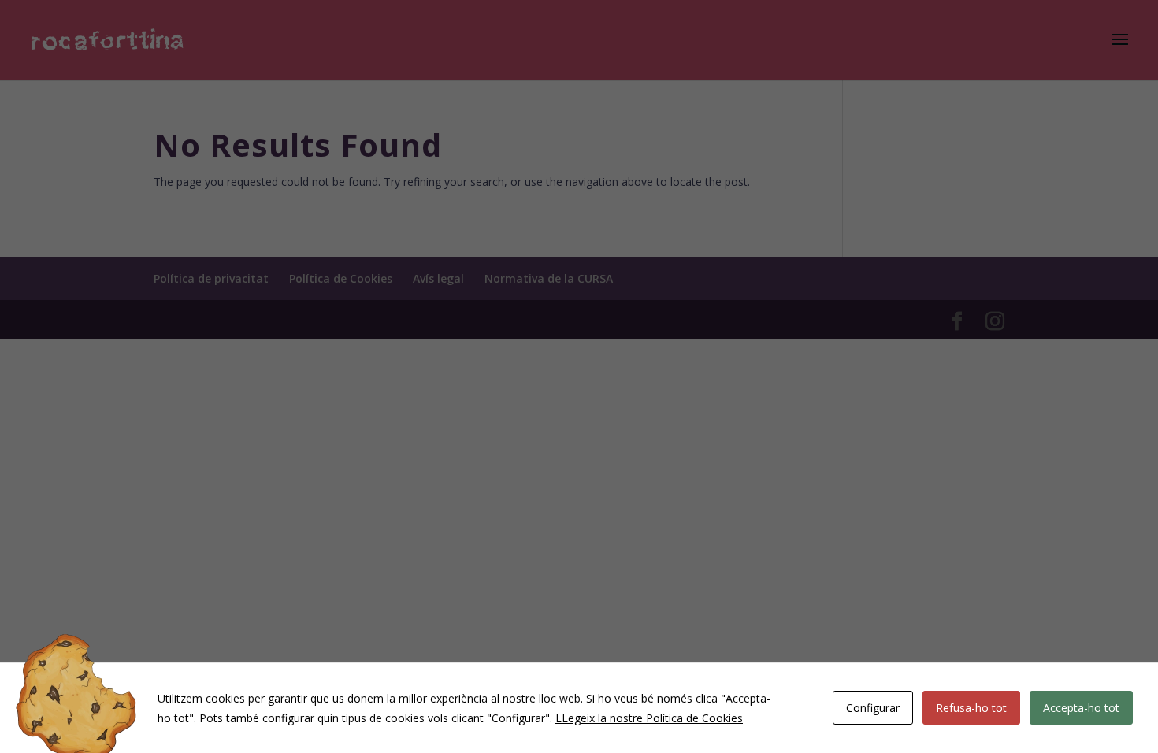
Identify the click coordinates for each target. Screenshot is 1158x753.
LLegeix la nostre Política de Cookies (649, 717)
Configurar (873, 707)
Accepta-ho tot (1081, 707)
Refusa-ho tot (971, 707)
